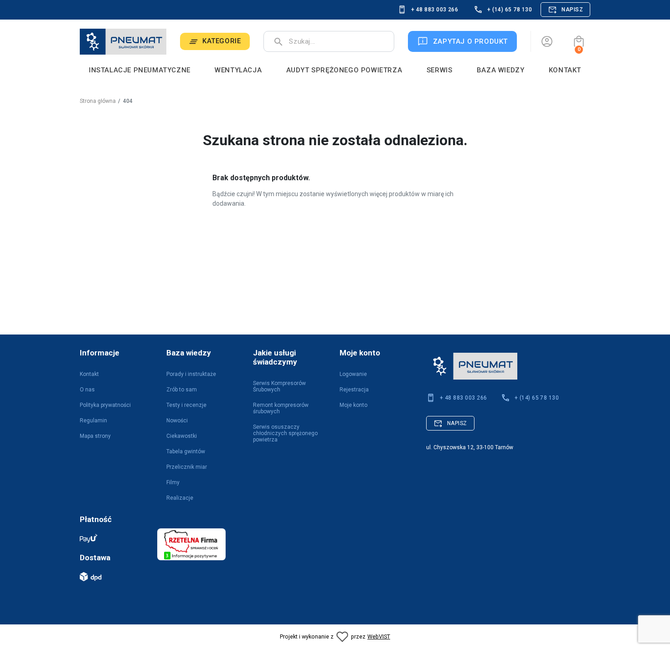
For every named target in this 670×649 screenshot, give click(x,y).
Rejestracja (354, 389)
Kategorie (221, 41)
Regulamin (93, 420)
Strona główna (98, 101)
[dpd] (114, 576)
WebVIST (378, 636)
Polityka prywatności (105, 405)
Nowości (177, 420)
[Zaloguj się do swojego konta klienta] (547, 41)
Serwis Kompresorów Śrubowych (279, 386)
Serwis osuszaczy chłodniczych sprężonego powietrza (285, 433)
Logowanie (353, 374)
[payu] (114, 538)
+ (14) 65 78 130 (509, 9)
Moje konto (353, 405)
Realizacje (179, 498)
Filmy (173, 482)
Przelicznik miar (186, 467)
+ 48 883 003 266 (435, 9)
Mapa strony (95, 436)
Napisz (572, 9)
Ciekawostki (181, 436)
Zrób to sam (181, 389)
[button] (578, 41)
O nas (87, 389)
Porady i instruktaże (191, 374)
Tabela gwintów (185, 451)
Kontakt (89, 374)
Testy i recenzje (186, 405)
